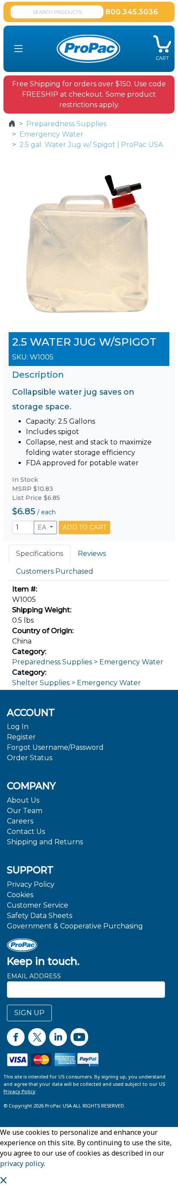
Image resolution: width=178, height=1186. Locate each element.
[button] (18, 48)
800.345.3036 (131, 12)
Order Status (29, 758)
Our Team (24, 811)
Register (21, 737)
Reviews (92, 553)
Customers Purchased (54, 571)
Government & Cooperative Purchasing (75, 926)
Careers (20, 821)
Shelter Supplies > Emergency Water (76, 683)
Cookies (20, 895)
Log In (18, 726)
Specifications (39, 553)
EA (43, 527)
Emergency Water (51, 134)
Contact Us (26, 831)
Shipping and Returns (45, 842)
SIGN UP (29, 1013)
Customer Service (37, 905)
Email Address (34, 976)
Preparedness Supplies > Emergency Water (87, 662)
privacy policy (22, 1163)
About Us (23, 800)
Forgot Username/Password (55, 747)
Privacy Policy (30, 884)
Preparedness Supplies (66, 124)
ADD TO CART (84, 527)
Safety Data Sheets (39, 916)
